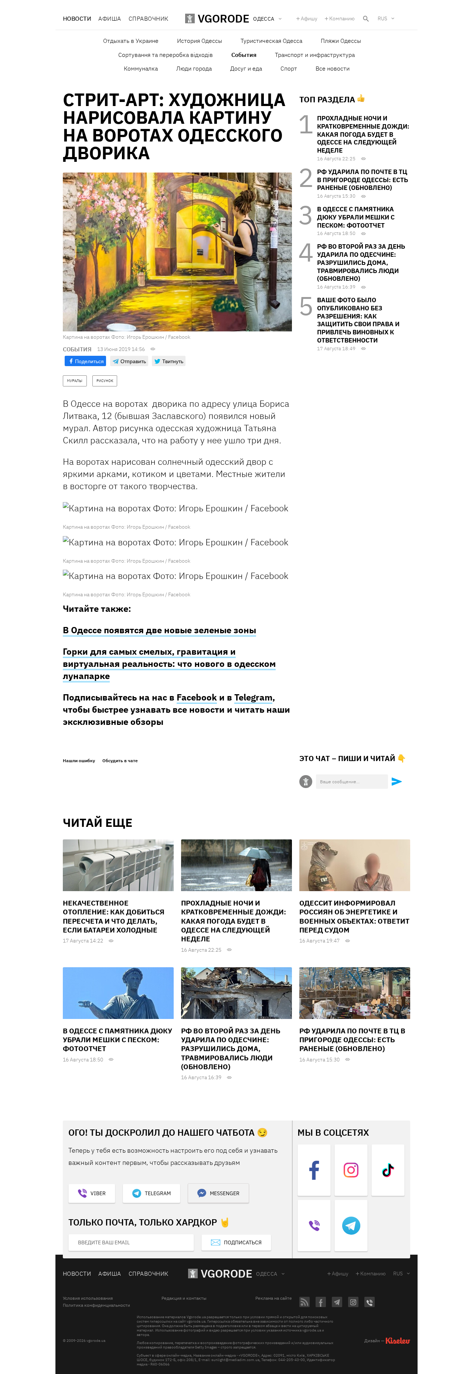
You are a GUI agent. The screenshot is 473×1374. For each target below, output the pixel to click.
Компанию (342, 18)
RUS (382, 18)
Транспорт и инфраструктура (315, 54)
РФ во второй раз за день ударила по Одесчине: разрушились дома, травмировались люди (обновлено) (361, 262)
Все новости (333, 68)
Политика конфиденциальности (96, 1305)
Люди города (194, 68)
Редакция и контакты (184, 1298)
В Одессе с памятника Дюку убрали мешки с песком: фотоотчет (356, 217)
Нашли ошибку (79, 760)
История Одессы (199, 40)
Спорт (288, 68)
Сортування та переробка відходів (165, 54)
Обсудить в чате (120, 760)
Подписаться (243, 1242)
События (243, 54)
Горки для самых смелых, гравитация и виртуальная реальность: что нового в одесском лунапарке (169, 663)
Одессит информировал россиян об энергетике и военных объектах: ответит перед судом (354, 916)
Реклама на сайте (273, 1298)
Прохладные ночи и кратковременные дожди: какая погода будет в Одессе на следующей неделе (363, 134)
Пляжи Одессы (341, 40)
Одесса (267, 1273)
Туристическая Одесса (271, 40)
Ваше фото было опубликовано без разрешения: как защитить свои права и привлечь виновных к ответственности (358, 320)
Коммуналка (141, 68)
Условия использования (88, 1298)
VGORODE (226, 1273)
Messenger (224, 1193)
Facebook (197, 697)
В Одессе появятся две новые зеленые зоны (159, 630)
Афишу (309, 18)
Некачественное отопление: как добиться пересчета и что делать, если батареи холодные (113, 916)
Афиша (109, 18)
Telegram (253, 697)
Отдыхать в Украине (131, 40)
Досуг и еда (246, 68)
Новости (77, 18)
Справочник (149, 18)
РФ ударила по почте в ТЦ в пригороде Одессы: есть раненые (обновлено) (362, 180)
